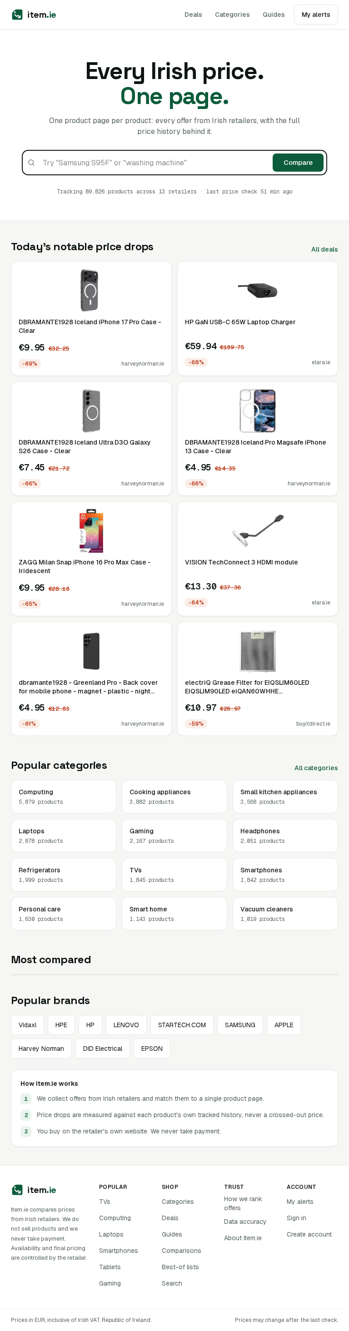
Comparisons (181, 1251)
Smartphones (118, 1251)
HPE (61, 1025)
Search (172, 1283)
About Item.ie (243, 1238)
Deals (193, 14)
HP (90, 1025)
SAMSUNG (240, 1025)
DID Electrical (102, 1048)
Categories (232, 14)
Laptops (111, 1234)
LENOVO (126, 1025)
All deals (324, 249)
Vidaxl (27, 1025)
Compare (298, 162)
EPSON (152, 1048)
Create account (309, 1234)
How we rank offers (243, 1203)
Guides (274, 14)
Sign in (296, 1218)
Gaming (110, 1283)
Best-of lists (180, 1267)
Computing (115, 1218)
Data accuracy (245, 1221)
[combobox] (174, 162)
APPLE (284, 1025)
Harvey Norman (41, 1048)
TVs (104, 1201)
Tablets (110, 1267)
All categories (316, 768)
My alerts (300, 1201)
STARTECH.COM (182, 1025)
